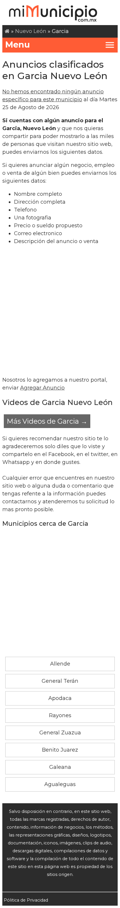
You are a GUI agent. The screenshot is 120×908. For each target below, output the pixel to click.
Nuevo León (30, 31)
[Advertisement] (60, 311)
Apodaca (60, 698)
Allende (60, 664)
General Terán (60, 681)
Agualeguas (60, 784)
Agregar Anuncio (42, 388)
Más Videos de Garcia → (47, 421)
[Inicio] (7, 31)
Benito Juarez (60, 750)
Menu (17, 44)
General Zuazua (60, 732)
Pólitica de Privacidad (26, 900)
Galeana (60, 767)
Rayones (60, 715)
